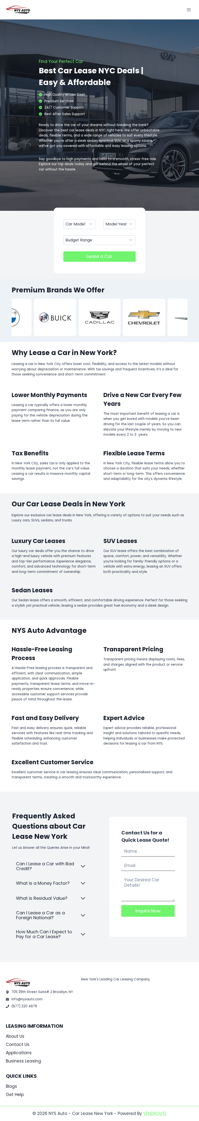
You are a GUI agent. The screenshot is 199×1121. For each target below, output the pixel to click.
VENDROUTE (154, 1113)
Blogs (11, 1086)
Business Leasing (23, 1061)
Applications (19, 1053)
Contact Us (17, 1044)
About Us (15, 1036)
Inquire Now (148, 911)
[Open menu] (188, 9)
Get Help (15, 1094)
